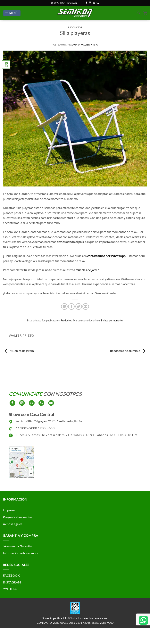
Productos (75, 27)
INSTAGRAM (12, 582)
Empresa (9, 510)
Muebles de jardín (21, 350)
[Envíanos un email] (94, 3)
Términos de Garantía (17, 546)
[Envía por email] (85, 306)
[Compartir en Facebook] (71, 306)
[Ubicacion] (21, 461)
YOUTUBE (10, 589)
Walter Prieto (89, 44)
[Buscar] (139, 13)
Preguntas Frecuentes (17, 517)
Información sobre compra (20, 553)
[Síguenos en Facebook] (86, 3)
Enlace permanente (112, 320)
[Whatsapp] (143, 620)
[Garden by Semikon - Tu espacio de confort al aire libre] (75, 13)
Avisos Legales (12, 524)
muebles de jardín (87, 270)
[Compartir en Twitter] (78, 306)
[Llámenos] (97, 3)
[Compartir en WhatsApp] (64, 306)
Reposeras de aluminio (125, 350)
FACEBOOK (11, 575)
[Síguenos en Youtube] (51, 403)
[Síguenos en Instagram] (90, 3)
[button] (12, 13)
